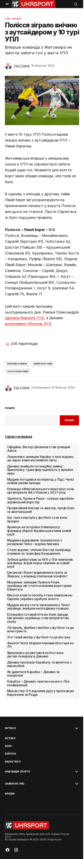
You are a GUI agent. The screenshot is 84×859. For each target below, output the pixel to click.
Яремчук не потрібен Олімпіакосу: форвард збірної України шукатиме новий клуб (39, 530)
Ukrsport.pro (14, 783)
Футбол (16, 19)
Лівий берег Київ (42, 364)
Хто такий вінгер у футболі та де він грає (38, 637)
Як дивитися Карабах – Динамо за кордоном (33, 673)
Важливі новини (17, 364)
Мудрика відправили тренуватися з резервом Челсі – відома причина (34, 542)
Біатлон (10, 753)
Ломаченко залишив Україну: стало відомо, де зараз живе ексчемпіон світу (40, 458)
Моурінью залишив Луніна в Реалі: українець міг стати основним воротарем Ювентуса (39, 586)
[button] (7, 4)
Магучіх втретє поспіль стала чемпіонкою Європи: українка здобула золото (40, 597)
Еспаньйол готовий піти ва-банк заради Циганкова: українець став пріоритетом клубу (38, 618)
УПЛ (8, 19)
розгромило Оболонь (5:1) (28, 324)
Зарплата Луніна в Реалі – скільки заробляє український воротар (40, 500)
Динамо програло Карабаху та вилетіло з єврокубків (39, 664)
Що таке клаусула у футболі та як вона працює (37, 519)
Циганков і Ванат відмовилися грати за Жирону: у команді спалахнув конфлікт (37, 574)
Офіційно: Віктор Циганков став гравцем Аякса (38, 448)
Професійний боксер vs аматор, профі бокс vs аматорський (41, 509)
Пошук (69, 420)
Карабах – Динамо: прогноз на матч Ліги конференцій (38, 683)
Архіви (9, 793)
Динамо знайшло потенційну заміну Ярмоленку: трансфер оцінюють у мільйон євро (40, 470)
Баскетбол (13, 761)
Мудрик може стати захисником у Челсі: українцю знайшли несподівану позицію (38, 606)
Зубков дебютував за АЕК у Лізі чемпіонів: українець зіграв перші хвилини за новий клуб (40, 563)
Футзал (10, 738)
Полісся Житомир (18, 371)
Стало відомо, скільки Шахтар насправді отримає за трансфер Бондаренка (39, 551)
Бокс (8, 746)
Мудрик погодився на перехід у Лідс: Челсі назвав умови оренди (40, 481)
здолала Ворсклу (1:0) (24, 318)
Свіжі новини (18, 437)
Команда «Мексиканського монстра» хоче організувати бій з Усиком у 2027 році (40, 490)
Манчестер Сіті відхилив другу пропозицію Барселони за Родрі (40, 692)
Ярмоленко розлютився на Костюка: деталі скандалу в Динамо (35, 654)
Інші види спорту (17, 771)
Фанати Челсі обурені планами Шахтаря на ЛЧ (40, 645)
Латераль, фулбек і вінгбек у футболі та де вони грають (40, 629)
